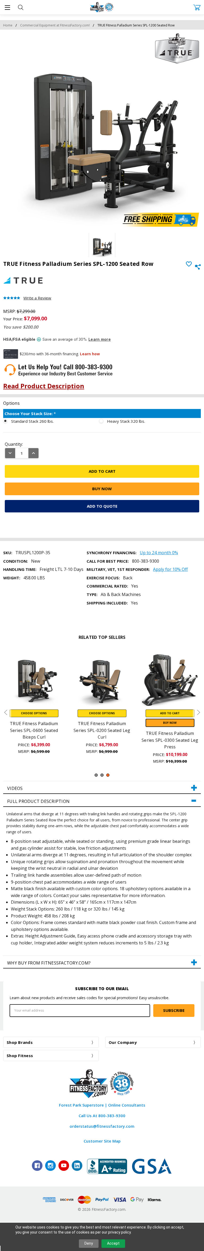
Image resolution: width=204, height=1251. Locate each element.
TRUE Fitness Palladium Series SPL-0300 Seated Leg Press (170, 740)
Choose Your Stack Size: (30, 413)
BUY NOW (170, 723)
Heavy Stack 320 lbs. (126, 421)
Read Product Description (43, 385)
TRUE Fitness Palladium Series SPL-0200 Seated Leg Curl (102, 730)
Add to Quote (102, 506)
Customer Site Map (102, 1141)
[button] (102, 787)
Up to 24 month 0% (159, 553)
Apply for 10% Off (170, 569)
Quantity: (14, 444)
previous (5, 712)
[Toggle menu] (7, 7)
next (198, 712)
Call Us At (102, 1115)
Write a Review (37, 298)
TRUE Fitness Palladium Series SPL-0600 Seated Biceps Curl (34, 730)
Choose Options (34, 713)
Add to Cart (170, 713)
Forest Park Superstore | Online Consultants (102, 1105)
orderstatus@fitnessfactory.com (102, 1126)
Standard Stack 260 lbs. (32, 421)
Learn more (99, 339)
